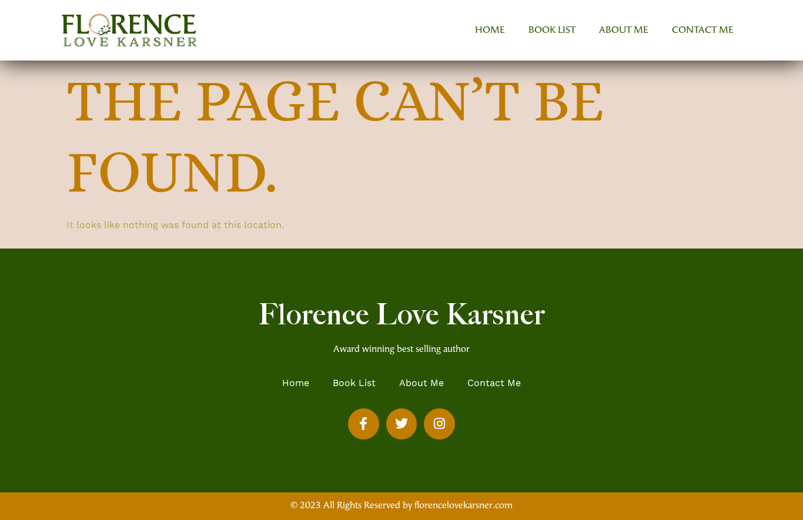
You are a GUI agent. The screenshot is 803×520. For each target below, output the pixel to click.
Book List (552, 30)
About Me (623, 30)
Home (490, 30)
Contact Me (703, 30)
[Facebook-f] (363, 424)
